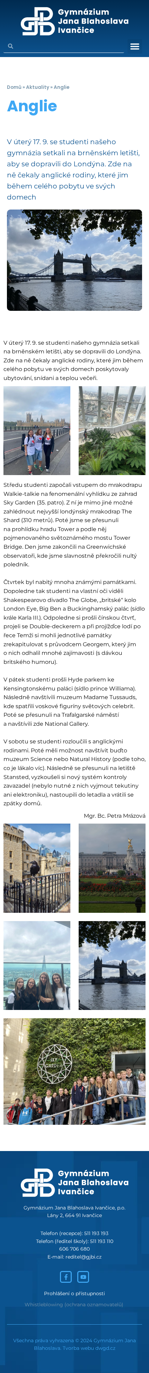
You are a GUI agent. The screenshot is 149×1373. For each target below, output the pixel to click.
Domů (14, 87)
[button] (135, 46)
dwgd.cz (105, 1348)
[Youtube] (83, 1277)
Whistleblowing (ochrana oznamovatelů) (74, 1304)
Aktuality (37, 87)
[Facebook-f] (66, 1277)
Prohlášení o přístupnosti (74, 1293)
